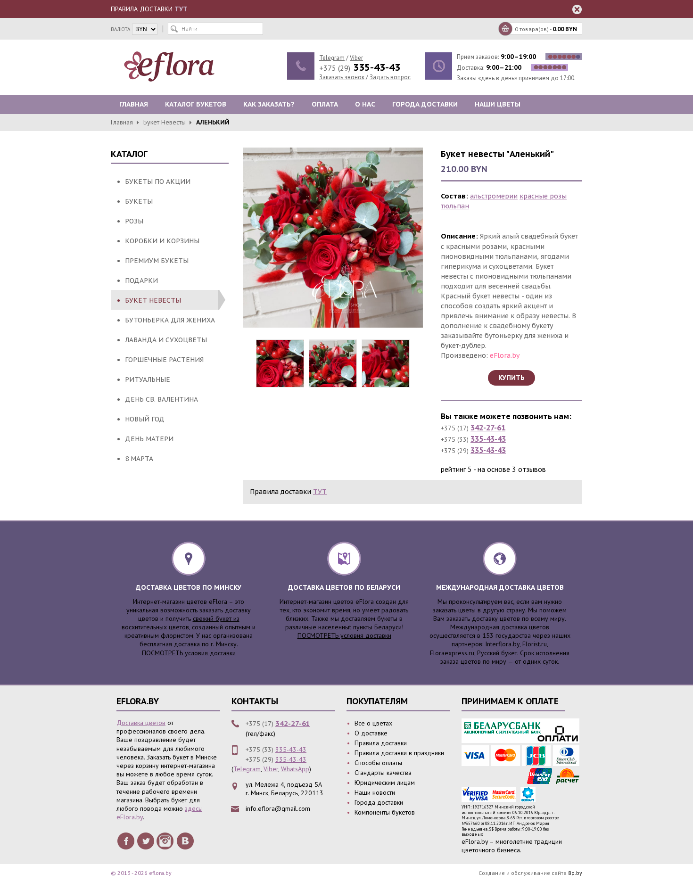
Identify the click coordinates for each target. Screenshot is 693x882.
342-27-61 (487, 427)
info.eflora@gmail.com (278, 808)
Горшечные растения (164, 359)
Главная (133, 104)
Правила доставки (381, 743)
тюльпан (455, 206)
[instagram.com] (165, 840)
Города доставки (425, 104)
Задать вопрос (390, 77)
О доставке (371, 733)
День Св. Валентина (161, 399)
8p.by (575, 872)
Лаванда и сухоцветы (166, 340)
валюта (120, 29)
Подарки (141, 280)
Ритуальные (147, 379)
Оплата (325, 104)
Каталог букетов (195, 104)
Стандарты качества (383, 772)
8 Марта (139, 458)
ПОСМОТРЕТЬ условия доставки (189, 653)
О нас (365, 104)
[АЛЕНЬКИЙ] (333, 238)
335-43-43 (488, 439)
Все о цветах (373, 723)
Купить (511, 377)
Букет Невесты (164, 122)
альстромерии (494, 196)
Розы (134, 221)
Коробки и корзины (162, 241)
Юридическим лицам (385, 782)
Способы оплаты (378, 762)
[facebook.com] (125, 840)
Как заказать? (269, 104)
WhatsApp (295, 769)
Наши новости (375, 792)
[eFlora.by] (171, 66)
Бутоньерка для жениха (170, 320)
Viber (356, 58)
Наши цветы (497, 104)
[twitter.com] (145, 840)
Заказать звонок (341, 77)
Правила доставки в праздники (399, 753)
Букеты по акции (157, 181)
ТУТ (181, 9)
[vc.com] (185, 840)
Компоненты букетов (385, 812)
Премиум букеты (157, 260)
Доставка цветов (140, 722)
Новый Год (145, 419)
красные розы (543, 196)
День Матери (149, 439)
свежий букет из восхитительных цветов (180, 622)
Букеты (139, 201)
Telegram (332, 58)
